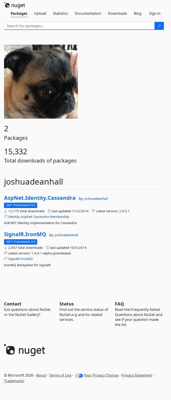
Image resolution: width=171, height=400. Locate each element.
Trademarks (14, 380)
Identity (14, 216)
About (41, 375)
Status (66, 304)
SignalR (14, 258)
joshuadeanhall (96, 198)
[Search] (159, 26)
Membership (59, 216)
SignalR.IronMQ (25, 234)
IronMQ (26, 258)
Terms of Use (60, 375)
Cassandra (41, 216)
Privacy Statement (137, 375)
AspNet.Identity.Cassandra (40, 197)
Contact (12, 304)
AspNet (26, 216)
